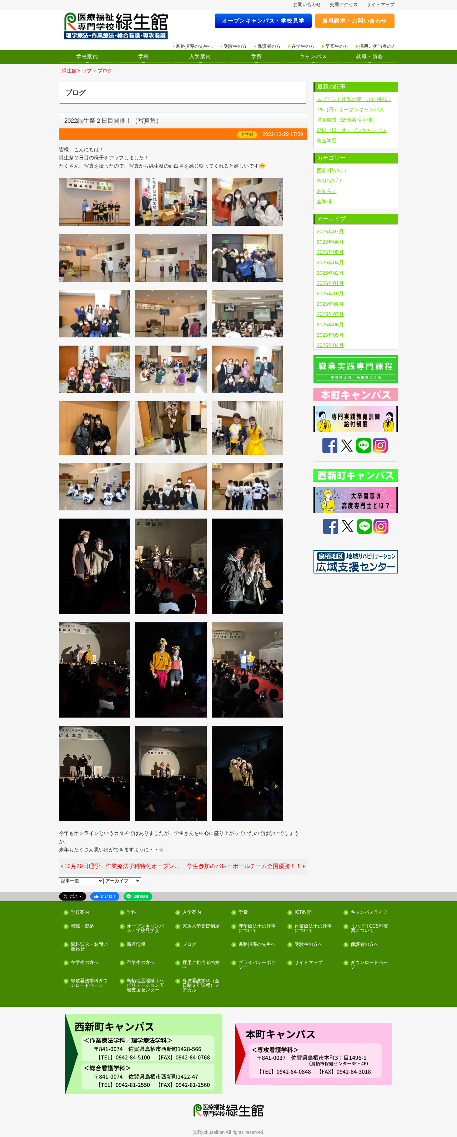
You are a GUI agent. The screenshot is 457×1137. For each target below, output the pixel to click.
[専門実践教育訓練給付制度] (355, 419)
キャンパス (313, 56)
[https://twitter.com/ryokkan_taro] (348, 526)
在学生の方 (303, 46)
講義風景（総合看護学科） (347, 120)
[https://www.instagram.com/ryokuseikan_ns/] (380, 445)
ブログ (189, 944)
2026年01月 (330, 283)
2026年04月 (330, 262)
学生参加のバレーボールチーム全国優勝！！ (244, 866)
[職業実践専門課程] (355, 369)
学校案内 (87, 56)
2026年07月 (330, 231)
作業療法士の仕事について (313, 928)
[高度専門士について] (355, 500)
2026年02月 (330, 273)
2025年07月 (330, 314)
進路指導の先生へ (194, 46)
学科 (143, 56)
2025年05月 (330, 335)
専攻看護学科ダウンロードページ (89, 983)
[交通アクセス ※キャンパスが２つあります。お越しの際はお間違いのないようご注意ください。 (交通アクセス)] (143, 1054)
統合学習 (327, 140)
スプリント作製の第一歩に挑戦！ (354, 99)
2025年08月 (330, 304)
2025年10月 (330, 293)
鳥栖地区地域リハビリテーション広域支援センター (145, 985)
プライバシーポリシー (257, 965)
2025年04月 (330, 345)
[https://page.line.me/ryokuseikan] (364, 526)
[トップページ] (120, 26)
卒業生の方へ (141, 962)
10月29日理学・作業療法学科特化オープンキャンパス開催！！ (124, 866)
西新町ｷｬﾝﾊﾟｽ (332, 170)
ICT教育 (303, 912)
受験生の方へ (308, 944)
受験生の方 (235, 46)
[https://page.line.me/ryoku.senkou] (363, 445)
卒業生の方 (336, 46)
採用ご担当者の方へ (201, 965)
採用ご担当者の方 (377, 46)
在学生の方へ (85, 962)
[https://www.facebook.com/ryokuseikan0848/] (329, 445)
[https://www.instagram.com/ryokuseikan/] (380, 526)
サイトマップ (381, 4)
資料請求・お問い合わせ (354, 20)
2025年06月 (330, 324)
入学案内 (200, 56)
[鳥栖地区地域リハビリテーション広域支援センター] (355, 561)
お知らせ (327, 191)
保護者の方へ (364, 944)
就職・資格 (369, 56)
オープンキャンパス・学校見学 (263, 20)
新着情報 (136, 944)
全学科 (324, 201)
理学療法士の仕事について (257, 928)
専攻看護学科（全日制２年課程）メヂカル (201, 985)
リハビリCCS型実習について (369, 928)
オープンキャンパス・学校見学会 (145, 928)
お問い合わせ (307, 4)
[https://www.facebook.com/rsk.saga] (330, 526)
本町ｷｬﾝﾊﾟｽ (329, 181)
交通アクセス (344, 4)
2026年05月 (330, 252)
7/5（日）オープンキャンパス (350, 109)
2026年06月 (330, 242)
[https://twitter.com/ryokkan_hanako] (347, 445)
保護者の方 (269, 46)
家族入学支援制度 (201, 926)
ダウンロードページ (369, 965)
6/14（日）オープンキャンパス (352, 130)
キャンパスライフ (369, 912)
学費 (256, 56)
